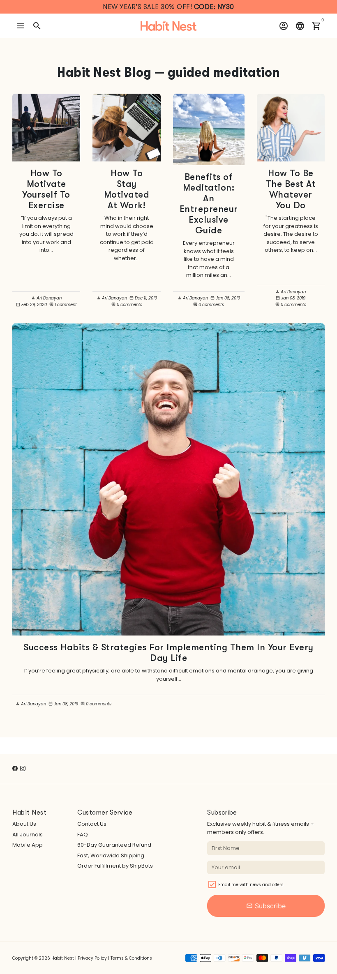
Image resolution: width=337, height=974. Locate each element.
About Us (24, 824)
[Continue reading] (46, 127)
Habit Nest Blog (104, 72)
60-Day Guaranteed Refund (114, 845)
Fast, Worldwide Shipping (110, 855)
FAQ (82, 834)
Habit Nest (62, 958)
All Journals (27, 834)
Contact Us (91, 824)
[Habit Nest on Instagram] (22, 768)
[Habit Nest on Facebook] (15, 768)
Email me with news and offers (251, 885)
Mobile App (27, 845)
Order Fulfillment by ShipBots (115, 866)
